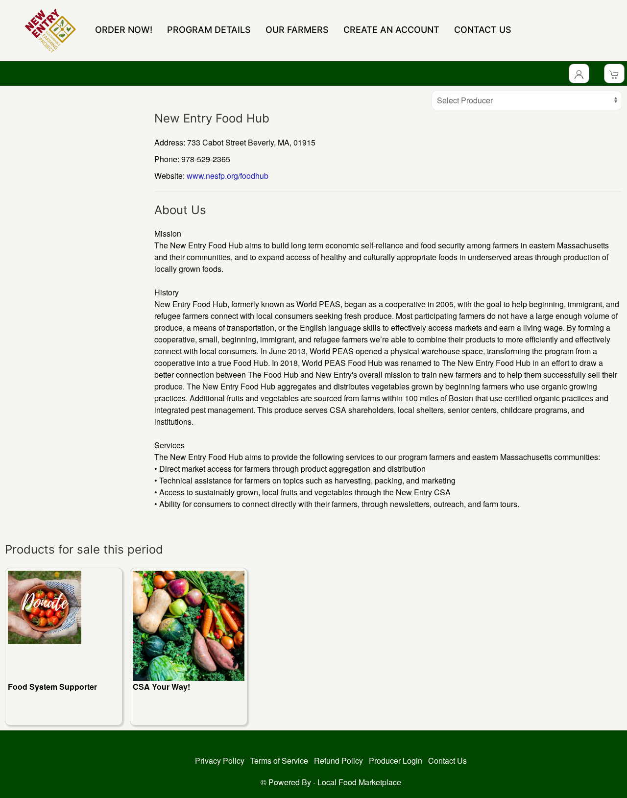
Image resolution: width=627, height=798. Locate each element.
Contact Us (447, 760)
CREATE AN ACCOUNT (391, 29)
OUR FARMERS (297, 29)
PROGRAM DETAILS (209, 29)
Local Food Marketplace (359, 782)
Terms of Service (279, 760)
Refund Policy (338, 760)
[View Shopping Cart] (614, 73)
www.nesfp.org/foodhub (227, 175)
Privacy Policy (219, 760)
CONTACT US (482, 29)
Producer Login (395, 760)
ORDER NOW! (123, 29)
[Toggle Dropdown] (579, 73)
